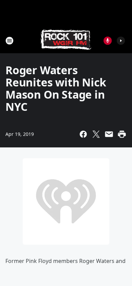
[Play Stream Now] (121, 41)
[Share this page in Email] (109, 134)
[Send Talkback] (108, 41)
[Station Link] (66, 40)
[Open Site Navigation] (9, 41)
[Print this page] (122, 134)
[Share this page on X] (96, 134)
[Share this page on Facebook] (83, 134)
